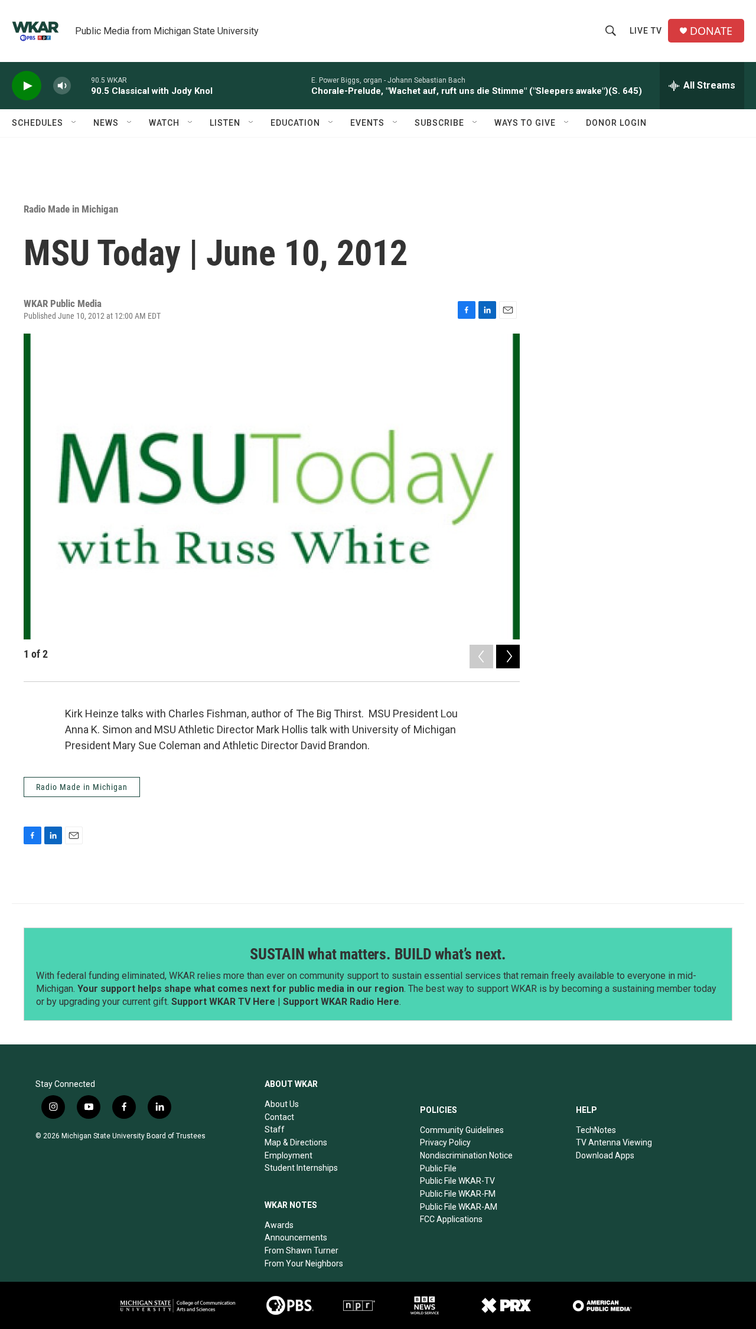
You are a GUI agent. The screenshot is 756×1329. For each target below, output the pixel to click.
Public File (438, 1168)
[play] (26, 86)
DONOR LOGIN (616, 123)
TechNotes (596, 1130)
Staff (275, 1129)
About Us (282, 1104)
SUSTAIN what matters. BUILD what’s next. (378, 954)
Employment (288, 1155)
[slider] (81, 85)
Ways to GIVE (525, 123)
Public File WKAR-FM (458, 1194)
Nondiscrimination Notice (466, 1155)
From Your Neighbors (304, 1263)
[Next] (508, 656)
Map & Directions (296, 1142)
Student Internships (301, 1168)
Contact (279, 1117)
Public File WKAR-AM (458, 1207)
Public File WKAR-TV (457, 1181)
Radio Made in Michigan (71, 209)
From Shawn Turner (301, 1250)
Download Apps (605, 1155)
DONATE (711, 31)
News (106, 123)
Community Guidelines (462, 1130)
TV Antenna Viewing (614, 1142)
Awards (279, 1225)
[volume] (62, 86)
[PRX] (506, 1305)
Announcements (296, 1237)
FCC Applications (451, 1219)
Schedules (37, 123)
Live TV (646, 30)
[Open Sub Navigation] (74, 123)
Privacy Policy (445, 1142)
